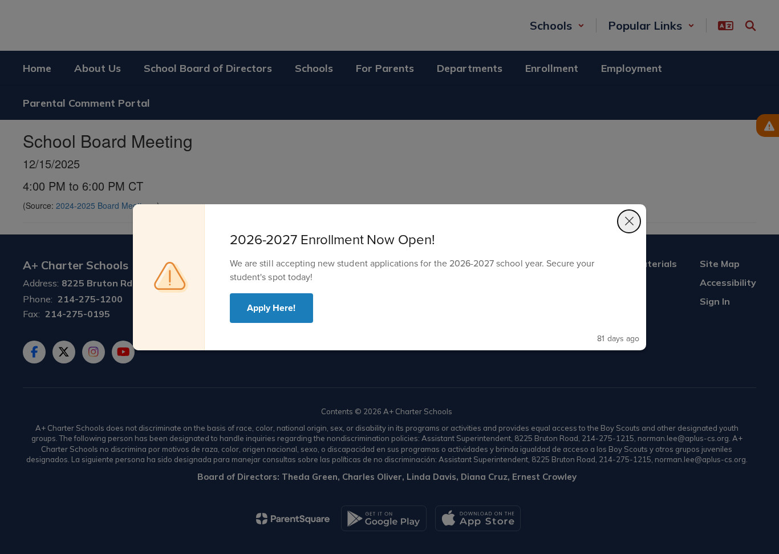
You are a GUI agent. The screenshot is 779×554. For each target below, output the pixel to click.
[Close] (629, 221)
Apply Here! (271, 307)
